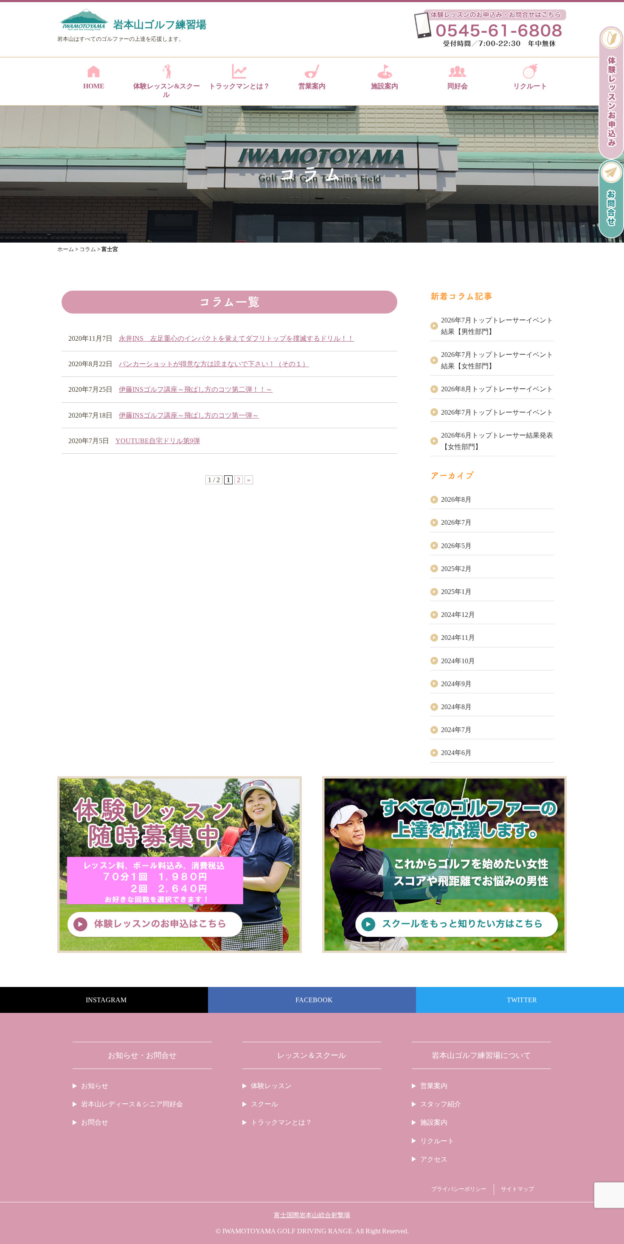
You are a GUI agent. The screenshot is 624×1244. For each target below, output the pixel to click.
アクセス (433, 1159)
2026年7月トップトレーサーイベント (497, 412)
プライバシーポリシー (458, 1189)
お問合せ (94, 1122)
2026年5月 (456, 545)
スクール (264, 1104)
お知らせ (94, 1085)
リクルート (530, 86)
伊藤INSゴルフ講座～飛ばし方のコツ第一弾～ (189, 415)
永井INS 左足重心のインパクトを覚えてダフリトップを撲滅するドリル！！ (236, 338)
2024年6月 (456, 752)
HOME (93, 86)
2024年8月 (456, 706)
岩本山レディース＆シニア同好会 (132, 1104)
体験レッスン (271, 1085)
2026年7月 (456, 522)
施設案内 (384, 86)
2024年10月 (458, 660)
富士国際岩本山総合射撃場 (312, 1215)
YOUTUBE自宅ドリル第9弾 (157, 440)
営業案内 (312, 86)
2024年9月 (456, 683)
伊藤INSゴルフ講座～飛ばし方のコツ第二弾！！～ (196, 389)
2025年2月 (456, 568)
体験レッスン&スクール (166, 90)
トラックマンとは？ (239, 86)
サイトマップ (517, 1189)
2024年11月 (458, 637)
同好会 (457, 86)
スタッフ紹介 (440, 1104)
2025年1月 (456, 591)
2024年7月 (456, 729)
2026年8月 (456, 499)
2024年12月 (458, 614)
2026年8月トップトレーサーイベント (497, 389)
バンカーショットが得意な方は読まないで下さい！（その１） (214, 364)
